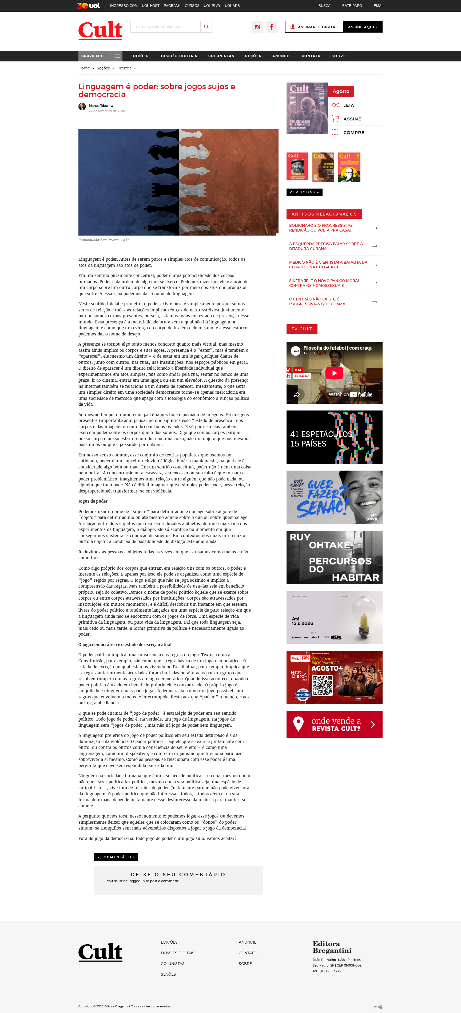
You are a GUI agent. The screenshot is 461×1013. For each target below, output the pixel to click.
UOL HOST (151, 6)
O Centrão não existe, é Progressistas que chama (317, 301)
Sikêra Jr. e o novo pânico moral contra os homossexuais (324, 283)
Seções (253, 56)
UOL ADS (232, 6)
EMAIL (379, 6)
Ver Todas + (304, 192)
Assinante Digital (318, 27)
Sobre (339, 56)
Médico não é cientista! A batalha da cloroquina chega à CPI (328, 264)
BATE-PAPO (352, 6)
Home (84, 68)
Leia (348, 105)
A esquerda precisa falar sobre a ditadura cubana (326, 246)
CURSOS (192, 6)
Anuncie (281, 56)
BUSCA (325, 6)
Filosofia (124, 68)
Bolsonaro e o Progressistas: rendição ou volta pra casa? (321, 228)
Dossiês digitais (179, 56)
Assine (352, 119)
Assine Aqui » (362, 27)
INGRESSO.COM (124, 6)
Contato (311, 56)
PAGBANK (172, 6)
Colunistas (221, 56)
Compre (354, 132)
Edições (139, 56)
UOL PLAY (212, 6)
